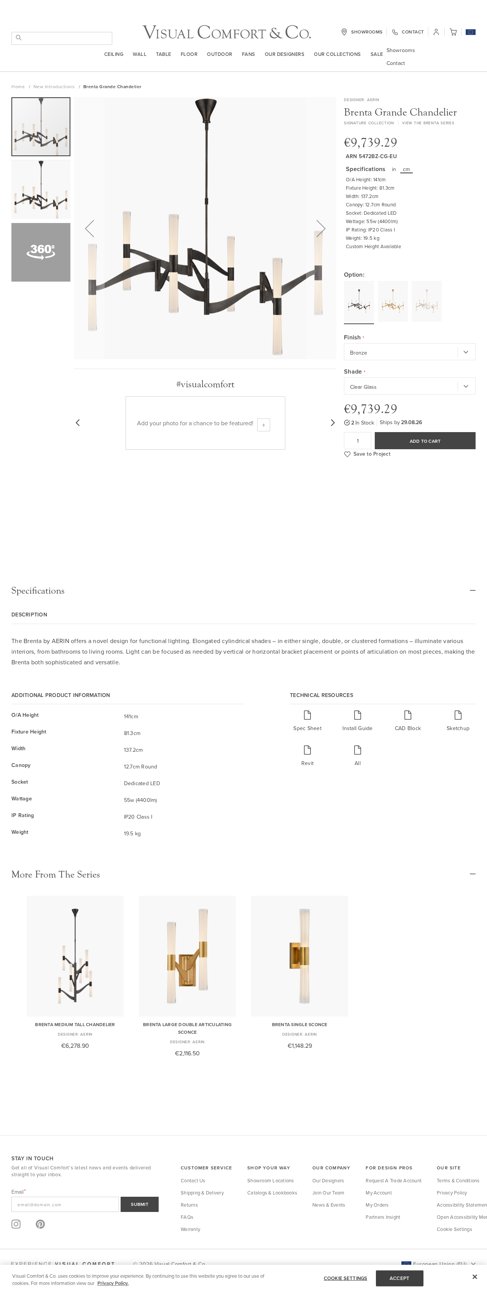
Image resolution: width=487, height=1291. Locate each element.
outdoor (219, 54)
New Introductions (54, 86)
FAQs (187, 1216)
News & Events (328, 1204)
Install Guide (357, 728)
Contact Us (193, 1180)
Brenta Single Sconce (300, 1024)
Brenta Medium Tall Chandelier (75, 1024)
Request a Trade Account (394, 1180)
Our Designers (285, 54)
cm (406, 169)
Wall (139, 54)
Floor (189, 54)
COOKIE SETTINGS (345, 1278)
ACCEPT (399, 1278)
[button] (471, 32)
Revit (307, 763)
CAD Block (408, 728)
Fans (248, 54)
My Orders (377, 1204)
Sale (377, 54)
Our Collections (337, 54)
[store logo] (226, 32)
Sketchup (458, 728)
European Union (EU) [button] (439, 1264)
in (394, 169)
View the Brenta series (428, 122)
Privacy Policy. (113, 1283)
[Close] (474, 1277)
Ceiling (114, 54)
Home (18, 86)
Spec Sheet (307, 728)
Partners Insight (383, 1216)
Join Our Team (328, 1192)
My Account (379, 1192)
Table (163, 54)
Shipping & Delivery (202, 1192)
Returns (189, 1204)
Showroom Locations (270, 1180)
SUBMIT (139, 1204)
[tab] (243, 591)
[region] (243, 1278)
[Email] (85, 1204)
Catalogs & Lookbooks (272, 1192)
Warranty (190, 1229)
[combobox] (61, 38)
